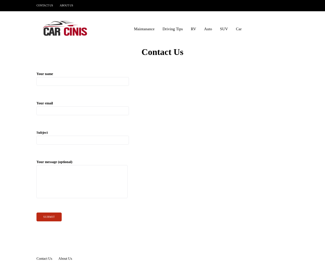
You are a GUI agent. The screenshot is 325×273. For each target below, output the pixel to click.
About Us (66, 5)
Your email (44, 103)
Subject (42, 132)
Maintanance (144, 29)
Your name (44, 74)
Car (239, 29)
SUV (224, 29)
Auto (208, 29)
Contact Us (44, 5)
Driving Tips (172, 29)
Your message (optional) (54, 162)
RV (193, 29)
